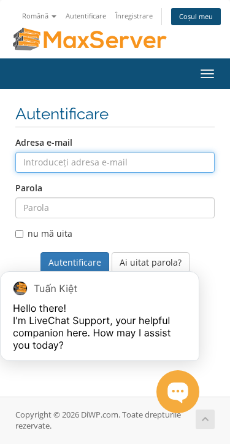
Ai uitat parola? (151, 262)
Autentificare (86, 15)
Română (36, 15)
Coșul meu (196, 16)
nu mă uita (50, 233)
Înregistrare (134, 15)
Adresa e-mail (43, 142)
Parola (28, 188)
